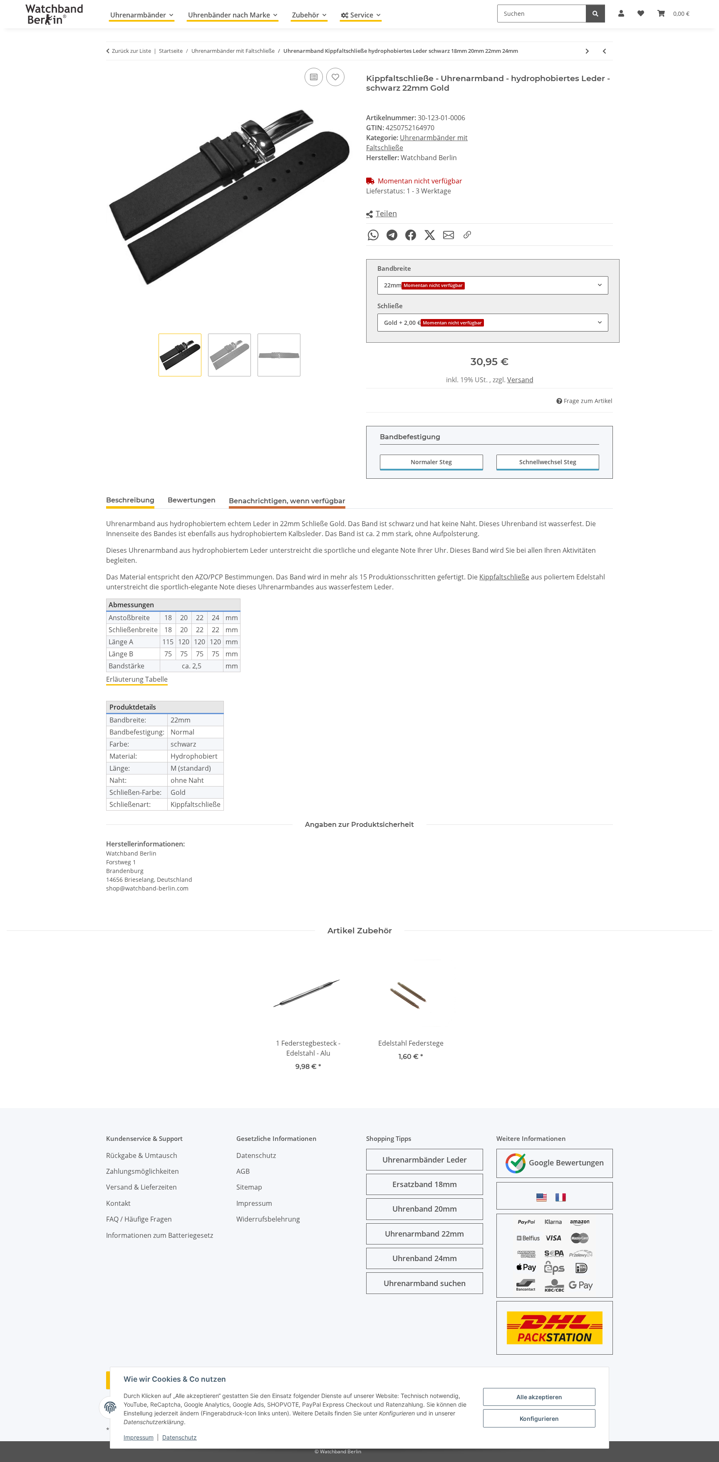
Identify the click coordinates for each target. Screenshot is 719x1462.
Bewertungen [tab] (192, 500)
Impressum (139, 1437)
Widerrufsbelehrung (268, 1219)
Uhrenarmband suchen (425, 1283)
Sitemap (249, 1187)
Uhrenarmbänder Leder (424, 1160)
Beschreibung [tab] (130, 500)
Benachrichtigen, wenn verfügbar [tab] (287, 501)
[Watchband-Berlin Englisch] (543, 1197)
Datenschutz (179, 1437)
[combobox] (492, 285)
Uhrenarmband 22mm (424, 1234)
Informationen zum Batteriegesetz (159, 1235)
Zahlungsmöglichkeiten (142, 1171)
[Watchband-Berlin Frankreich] (562, 1197)
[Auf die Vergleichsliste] (314, 77)
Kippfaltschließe (504, 576)
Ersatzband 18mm (424, 1184)
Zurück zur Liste (131, 50)
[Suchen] (595, 13)
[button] (381, 214)
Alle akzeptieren (539, 1396)
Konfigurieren (539, 1418)
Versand (520, 379)
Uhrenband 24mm (424, 1258)
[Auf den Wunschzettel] (335, 77)
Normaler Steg (431, 462)
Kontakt (118, 1203)
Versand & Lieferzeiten (141, 1187)
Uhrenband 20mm (424, 1209)
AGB (243, 1171)
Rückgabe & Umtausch (141, 1155)
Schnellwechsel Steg (547, 462)
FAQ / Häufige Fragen (139, 1219)
